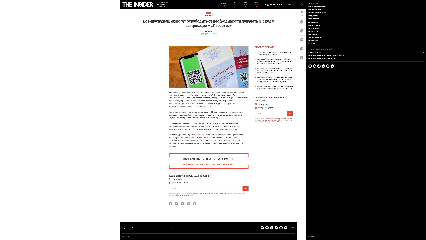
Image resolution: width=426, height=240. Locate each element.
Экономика (314, 37)
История (313, 41)
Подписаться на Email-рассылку (326, 55)
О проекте (126, 228)
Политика (313, 19)
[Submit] (245, 188)
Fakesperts (314, 52)
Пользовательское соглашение (144, 228)
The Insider (208, 31)
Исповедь (313, 28)
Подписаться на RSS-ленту (323, 58)
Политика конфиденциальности (170, 228)
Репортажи (314, 9)
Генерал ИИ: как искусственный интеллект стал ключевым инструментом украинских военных (275, 87)
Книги (311, 44)
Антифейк (313, 22)
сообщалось (199, 134)
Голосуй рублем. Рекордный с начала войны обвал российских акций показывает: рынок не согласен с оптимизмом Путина (274, 61)
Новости (208, 15)
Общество (313, 31)
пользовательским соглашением (196, 193)
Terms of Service (187, 195)
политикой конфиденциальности (216, 193)
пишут (177, 98)
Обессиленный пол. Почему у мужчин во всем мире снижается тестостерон (274, 53)
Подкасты (313, 16)
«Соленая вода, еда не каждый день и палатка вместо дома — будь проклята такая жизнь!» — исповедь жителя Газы (274, 70)
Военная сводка (317, 13)
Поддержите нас (274, 4)
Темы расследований (320, 49)
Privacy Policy (179, 195)
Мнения (312, 34)
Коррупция (314, 25)
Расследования (316, 6)
